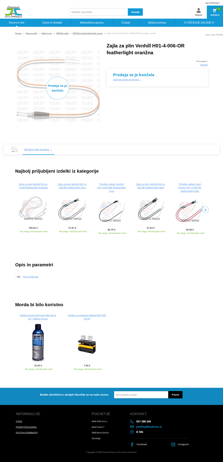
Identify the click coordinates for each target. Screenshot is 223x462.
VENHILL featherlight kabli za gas (88, 33)
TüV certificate (30, 276)
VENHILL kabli (62, 33)
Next (205, 209)
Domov (18, 33)
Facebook (141, 444)
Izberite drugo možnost (126, 79)
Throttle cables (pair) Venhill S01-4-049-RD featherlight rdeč (189, 188)
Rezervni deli (31, 33)
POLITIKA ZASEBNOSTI (27, 432)
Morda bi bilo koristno (36, 149)
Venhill (204, 64)
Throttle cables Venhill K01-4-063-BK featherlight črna (111, 188)
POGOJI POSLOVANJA (26, 427)
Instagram (183, 444)
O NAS (19, 421)
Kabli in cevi (46, 33)
